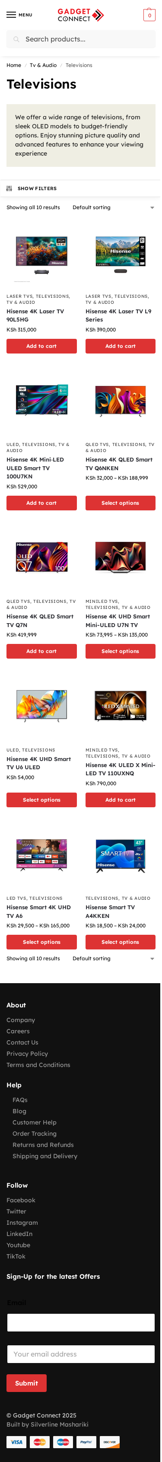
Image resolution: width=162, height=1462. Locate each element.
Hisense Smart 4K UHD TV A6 (38, 911)
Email (16, 1303)
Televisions (52, 296)
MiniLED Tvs (102, 601)
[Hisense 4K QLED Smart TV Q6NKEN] (121, 401)
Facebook (20, 1200)
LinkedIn (19, 1234)
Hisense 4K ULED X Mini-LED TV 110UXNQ (121, 769)
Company (20, 1020)
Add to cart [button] (41, 346)
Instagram (22, 1222)
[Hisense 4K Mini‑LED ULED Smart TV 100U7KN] (41, 401)
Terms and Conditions (38, 1065)
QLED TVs (97, 444)
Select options (120, 503)
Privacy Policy (27, 1053)
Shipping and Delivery (45, 1156)
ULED (12, 444)
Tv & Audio (43, 65)
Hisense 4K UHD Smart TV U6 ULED (38, 763)
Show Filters (37, 188)
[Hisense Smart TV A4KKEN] (121, 855)
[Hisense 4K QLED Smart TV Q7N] (41, 558)
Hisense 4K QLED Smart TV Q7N (39, 620)
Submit (26, 1383)
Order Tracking (35, 1133)
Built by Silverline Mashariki (47, 1424)
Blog (19, 1111)
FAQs (20, 1100)
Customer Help (35, 1122)
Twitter (16, 1211)
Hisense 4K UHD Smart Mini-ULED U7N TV (118, 620)
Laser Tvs (19, 296)
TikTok (15, 1256)
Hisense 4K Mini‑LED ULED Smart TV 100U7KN (35, 468)
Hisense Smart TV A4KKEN (110, 911)
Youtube (18, 1245)
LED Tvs (16, 898)
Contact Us (22, 1042)
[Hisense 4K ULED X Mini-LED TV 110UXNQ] (121, 707)
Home (13, 65)
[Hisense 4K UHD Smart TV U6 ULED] (41, 707)
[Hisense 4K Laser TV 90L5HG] (41, 253)
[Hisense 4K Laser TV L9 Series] (121, 253)
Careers (18, 1031)
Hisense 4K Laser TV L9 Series (118, 315)
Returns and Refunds (43, 1145)
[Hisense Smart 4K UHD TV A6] (41, 855)
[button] (148, 15)
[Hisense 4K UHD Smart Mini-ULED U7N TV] (121, 558)
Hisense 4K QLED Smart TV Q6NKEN (119, 463)
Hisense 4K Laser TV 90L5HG (35, 315)
